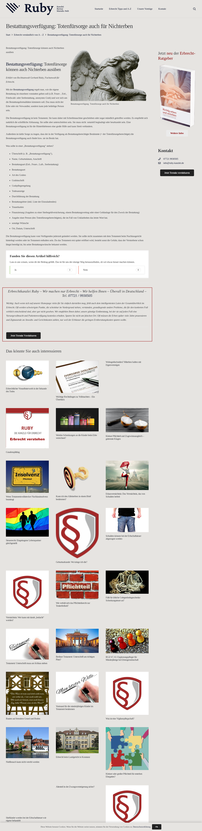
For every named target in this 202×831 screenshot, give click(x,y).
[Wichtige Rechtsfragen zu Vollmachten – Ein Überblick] (77, 377)
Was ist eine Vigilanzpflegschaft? (120, 718)
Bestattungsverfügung (23, 89)
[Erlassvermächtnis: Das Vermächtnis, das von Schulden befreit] (127, 475)
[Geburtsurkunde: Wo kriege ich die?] (77, 533)
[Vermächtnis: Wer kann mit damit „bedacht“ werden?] (27, 592)
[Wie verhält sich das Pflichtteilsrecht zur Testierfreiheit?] (77, 585)
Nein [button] (111, 270)
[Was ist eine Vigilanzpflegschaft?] (127, 693)
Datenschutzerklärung (142, 827)
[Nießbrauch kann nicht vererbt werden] (27, 742)
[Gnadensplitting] (27, 428)
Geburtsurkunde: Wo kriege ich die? (71, 562)
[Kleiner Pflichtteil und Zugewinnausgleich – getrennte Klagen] (127, 420)
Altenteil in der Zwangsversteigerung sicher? (75, 786)
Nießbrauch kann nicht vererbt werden (22, 762)
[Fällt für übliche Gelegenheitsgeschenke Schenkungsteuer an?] (127, 582)
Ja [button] (42, 270)
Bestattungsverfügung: (24, 64)
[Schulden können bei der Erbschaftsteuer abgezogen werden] (127, 520)
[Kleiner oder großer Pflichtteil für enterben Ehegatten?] (127, 748)
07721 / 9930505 (80, 296)
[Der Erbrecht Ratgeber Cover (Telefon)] (177, 96)
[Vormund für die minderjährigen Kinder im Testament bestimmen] (77, 687)
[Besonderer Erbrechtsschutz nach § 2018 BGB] (127, 806)
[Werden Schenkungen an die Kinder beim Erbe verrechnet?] (77, 419)
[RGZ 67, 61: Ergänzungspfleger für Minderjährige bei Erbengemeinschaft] (127, 641)
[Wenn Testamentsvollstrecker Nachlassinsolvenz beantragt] (27, 477)
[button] (133, 8)
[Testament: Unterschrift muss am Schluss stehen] (27, 644)
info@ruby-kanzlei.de (173, 163)
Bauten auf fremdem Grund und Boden (23, 718)
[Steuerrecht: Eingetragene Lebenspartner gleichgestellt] (27, 522)
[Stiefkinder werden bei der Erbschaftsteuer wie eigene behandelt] (27, 799)
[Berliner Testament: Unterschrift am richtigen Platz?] (77, 641)
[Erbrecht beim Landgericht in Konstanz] (77, 740)
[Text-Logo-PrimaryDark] (37, 9)
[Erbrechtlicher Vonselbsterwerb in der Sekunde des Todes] (27, 373)
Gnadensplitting (13, 452)
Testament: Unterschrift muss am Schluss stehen (26, 663)
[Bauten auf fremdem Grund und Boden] (27, 693)
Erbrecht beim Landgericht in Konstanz (73, 757)
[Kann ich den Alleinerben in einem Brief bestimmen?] (77, 477)
